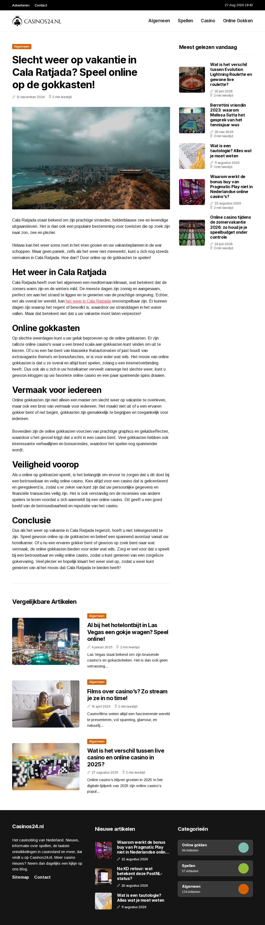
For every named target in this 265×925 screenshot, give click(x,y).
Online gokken (238, 20)
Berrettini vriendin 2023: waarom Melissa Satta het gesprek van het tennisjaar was (228, 115)
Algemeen (159, 20)
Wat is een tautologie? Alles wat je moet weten (231, 150)
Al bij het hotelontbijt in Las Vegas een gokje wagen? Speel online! (127, 632)
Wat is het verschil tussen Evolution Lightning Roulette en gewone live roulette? (231, 74)
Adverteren (21, 5)
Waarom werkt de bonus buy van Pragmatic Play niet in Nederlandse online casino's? (231, 186)
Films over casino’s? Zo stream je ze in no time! (127, 694)
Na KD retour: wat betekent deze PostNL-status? (139, 873)
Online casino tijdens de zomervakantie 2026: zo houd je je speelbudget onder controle (230, 227)
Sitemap (20, 877)
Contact (41, 5)
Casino (208, 20)
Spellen (185, 20)
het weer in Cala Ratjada (88, 301)
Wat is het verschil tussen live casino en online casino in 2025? (125, 757)
